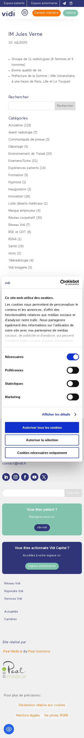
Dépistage (15, 147)
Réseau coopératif (21, 218)
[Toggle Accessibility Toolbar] (8, 729)
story (12, 253)
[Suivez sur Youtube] (34, 477)
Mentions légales (28, 715)
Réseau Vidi (16, 225)
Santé (12, 246)
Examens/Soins (19, 161)
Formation (15, 175)
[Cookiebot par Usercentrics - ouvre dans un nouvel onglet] (60, 282)
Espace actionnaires (44, 3)
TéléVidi (70, 13)
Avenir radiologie (20, 132)
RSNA (12, 239)
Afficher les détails (56, 414)
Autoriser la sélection (42, 440)
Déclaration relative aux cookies (42, 705)
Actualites (15, 125)
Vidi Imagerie (17, 267)
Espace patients (14, 3)
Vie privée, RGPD (56, 715)
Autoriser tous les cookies (42, 427)
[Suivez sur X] (44, 477)
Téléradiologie (18, 260)
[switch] (73, 370)
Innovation (15, 196)
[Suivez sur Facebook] (25, 477)
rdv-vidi (42, 527)
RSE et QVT (17, 232)
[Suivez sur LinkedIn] (6, 477)
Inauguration (17, 189)
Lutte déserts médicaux (25, 203)
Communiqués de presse (26, 139)
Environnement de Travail (26, 154)
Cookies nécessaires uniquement (42, 452)
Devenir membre (46, 13)
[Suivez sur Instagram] (15, 477)
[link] (13, 651)
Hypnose (14, 182)
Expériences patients (23, 168)
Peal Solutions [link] (39, 651)
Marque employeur (21, 211)
